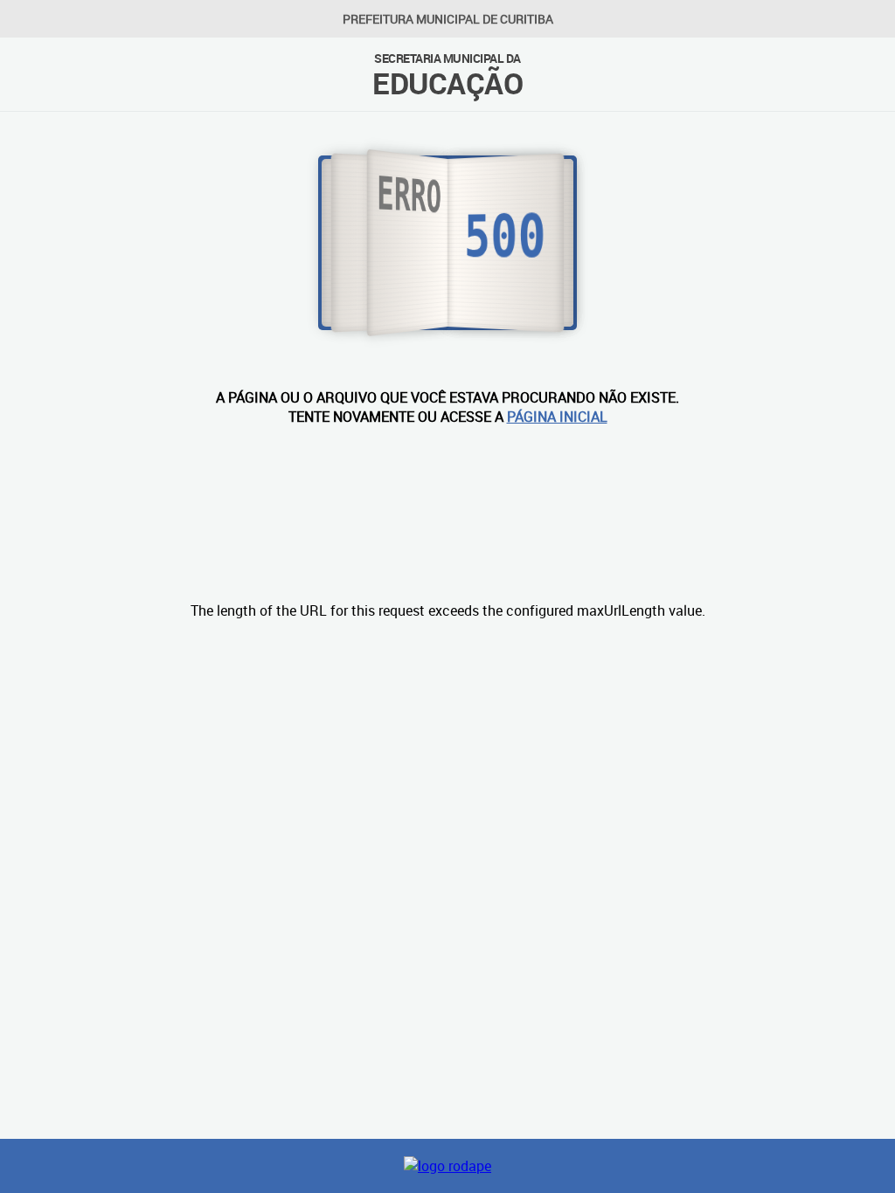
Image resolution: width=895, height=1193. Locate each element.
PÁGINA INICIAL (557, 416)
